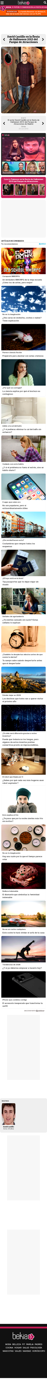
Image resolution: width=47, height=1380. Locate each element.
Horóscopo (38, 1351)
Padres (38, 1344)
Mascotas (8, 1351)
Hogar (18, 1347)
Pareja (30, 1344)
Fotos (16, 7)
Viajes (18, 1351)
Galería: (23, 180)
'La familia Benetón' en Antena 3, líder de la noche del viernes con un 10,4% (26, 12)
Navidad (27, 1351)
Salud (26, 1347)
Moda (8, 1344)
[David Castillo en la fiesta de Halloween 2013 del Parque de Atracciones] (20, 190)
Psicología (36, 1347)
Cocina (9, 1347)
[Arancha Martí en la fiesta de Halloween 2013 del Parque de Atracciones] (32, 190)
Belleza (16, 1344)
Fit (23, 1344)
